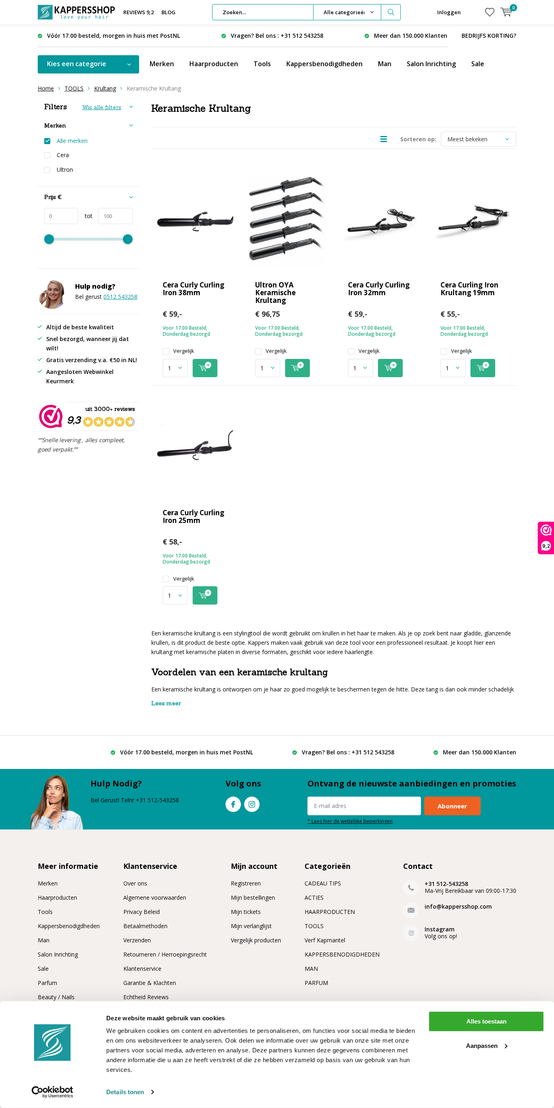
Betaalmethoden (145, 926)
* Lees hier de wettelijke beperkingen (350, 821)
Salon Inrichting (431, 63)
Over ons (135, 883)
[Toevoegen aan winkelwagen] (205, 368)
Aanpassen (482, 1045)
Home (46, 88)
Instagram (252, 804)
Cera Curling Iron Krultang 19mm (469, 288)
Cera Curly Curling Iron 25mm (193, 516)
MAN (311, 968)
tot (85, 216)
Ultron (65, 169)
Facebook (233, 804)
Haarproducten (213, 63)
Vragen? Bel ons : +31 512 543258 (277, 35)
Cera (63, 155)
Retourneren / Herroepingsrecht (165, 954)
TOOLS (74, 88)
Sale (477, 63)
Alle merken (72, 141)
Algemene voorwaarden (154, 897)
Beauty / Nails (56, 997)
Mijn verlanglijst (251, 926)
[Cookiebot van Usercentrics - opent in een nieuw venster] (52, 1092)
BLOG (168, 12)
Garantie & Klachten (149, 983)
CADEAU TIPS (323, 883)
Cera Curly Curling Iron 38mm (193, 288)
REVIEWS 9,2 (138, 12)
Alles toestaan (486, 1021)
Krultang (105, 88)
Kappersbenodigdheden (324, 63)
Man (384, 63)
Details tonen (125, 1092)
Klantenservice (142, 968)
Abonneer (452, 806)
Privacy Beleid (141, 912)
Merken (162, 63)
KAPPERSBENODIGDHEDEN (342, 954)
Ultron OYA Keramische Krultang (275, 292)
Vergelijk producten (256, 940)
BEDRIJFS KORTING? (489, 35)
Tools (262, 63)
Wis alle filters (101, 107)
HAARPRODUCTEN (330, 912)
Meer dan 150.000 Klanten (410, 35)
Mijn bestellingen (253, 897)
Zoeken (391, 12)
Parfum (47, 983)
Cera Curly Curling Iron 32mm (379, 288)
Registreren (246, 883)
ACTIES (314, 897)
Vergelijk (183, 351)
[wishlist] (489, 12)
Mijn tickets (246, 912)
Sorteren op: (418, 139)
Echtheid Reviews (146, 997)
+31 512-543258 (446, 883)
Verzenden (137, 940)
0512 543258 (120, 296)
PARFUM (316, 983)
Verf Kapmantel (325, 940)
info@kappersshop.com (458, 906)
